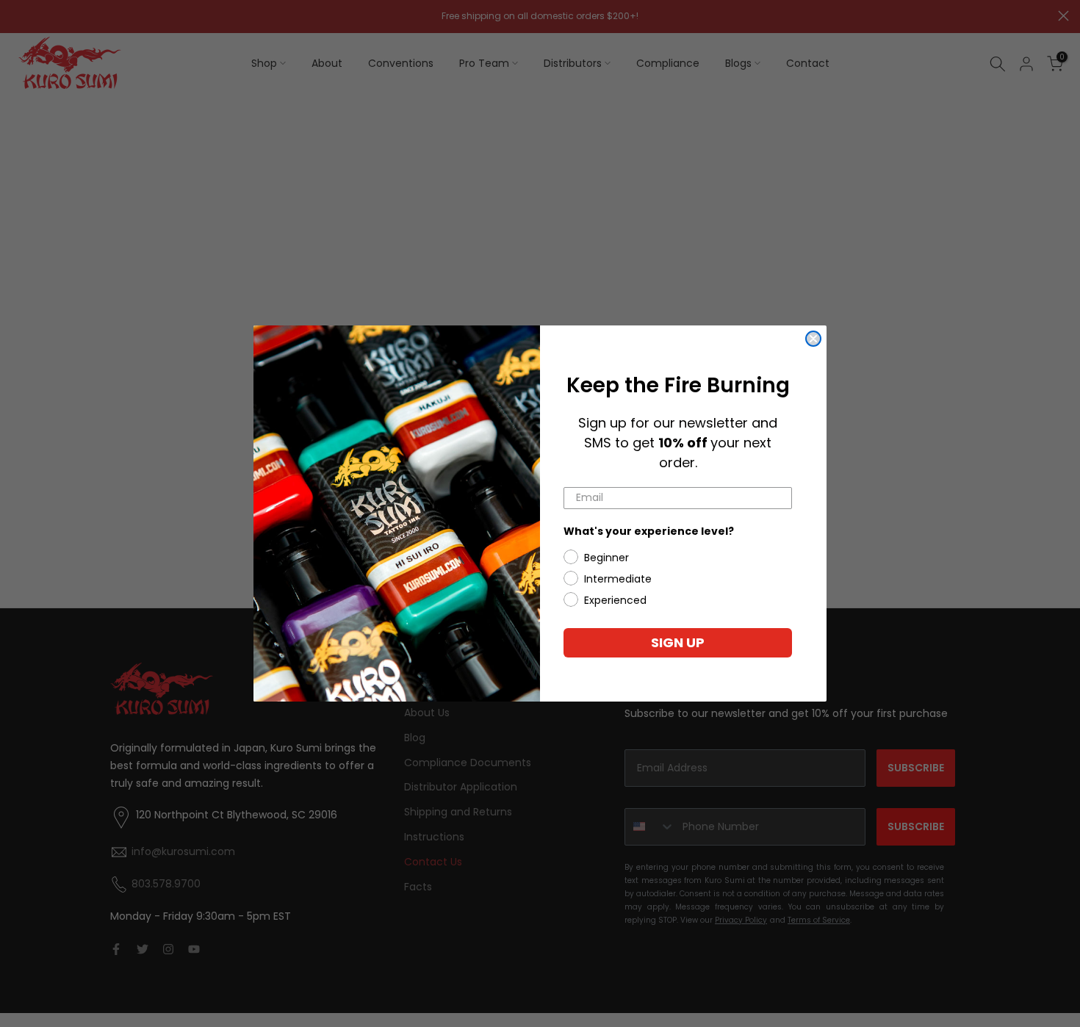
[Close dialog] (813, 338)
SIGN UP (678, 642)
